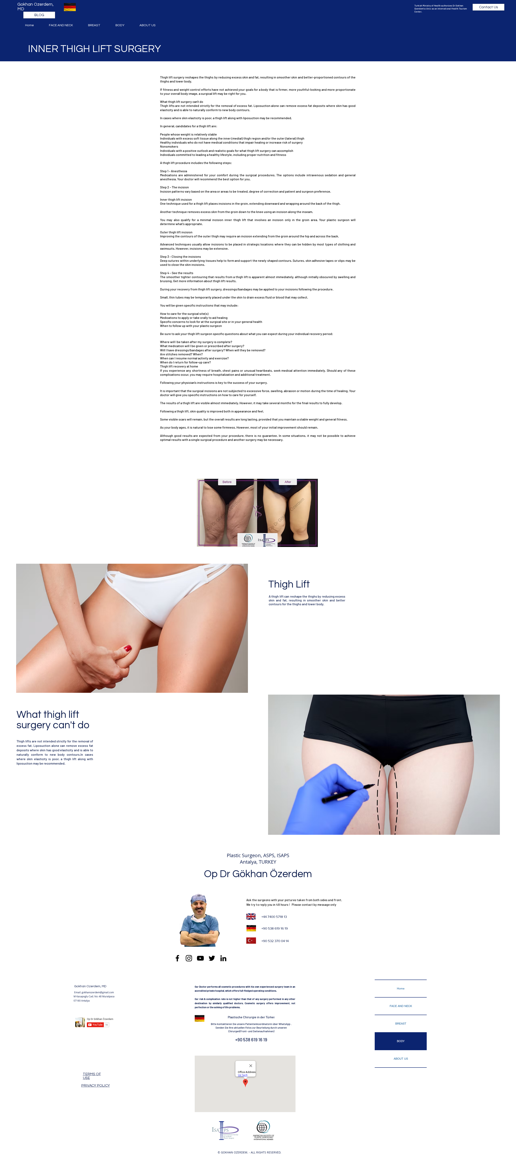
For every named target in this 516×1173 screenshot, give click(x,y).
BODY (401, 1041)
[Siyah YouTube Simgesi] (200, 958)
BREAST (400, 1023)
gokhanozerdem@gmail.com (98, 992)
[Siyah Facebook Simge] (177, 958)
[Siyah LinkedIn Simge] (223, 958)
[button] (65, 25)
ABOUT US (401, 1058)
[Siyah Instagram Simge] (189, 958)
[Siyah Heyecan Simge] (212, 958)
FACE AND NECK (401, 1006)
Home (401, 988)
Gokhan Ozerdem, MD (90, 986)
